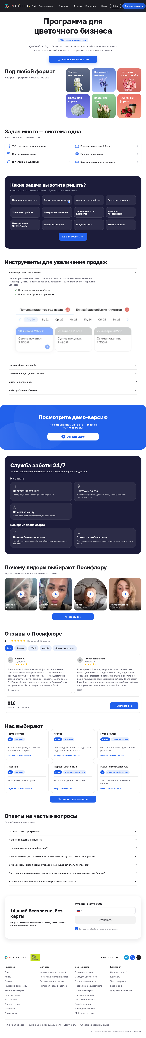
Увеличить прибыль (22, 212)
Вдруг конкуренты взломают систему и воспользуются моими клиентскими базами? (57, 873)
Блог (7, 972)
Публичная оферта (14, 1024)
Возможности (46, 6)
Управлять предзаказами (115, 212)
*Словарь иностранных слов (94, 1024)
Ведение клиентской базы (95, 146)
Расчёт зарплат (83, 1004)
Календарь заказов (85, 1008)
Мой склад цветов (84, 1013)
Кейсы (8, 976)
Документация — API (121, 990)
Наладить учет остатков (25, 200)
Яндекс (20, 648)
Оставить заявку (134, 6)
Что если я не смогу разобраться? (28, 848)
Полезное (90, 6)
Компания (115, 967)
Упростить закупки (54, 224)
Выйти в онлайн (116, 224)
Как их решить (71, 236)
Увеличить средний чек (88, 200)
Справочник (11, 1013)
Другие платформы (64, 648)
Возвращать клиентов (56, 212)
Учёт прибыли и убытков (23, 390)
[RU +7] (79, 910)
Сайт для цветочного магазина (97, 161)
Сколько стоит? (118, 972)
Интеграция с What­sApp (25, 161)
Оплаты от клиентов (85, 999)
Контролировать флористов (85, 212)
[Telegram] (126, 957)
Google (45, 648)
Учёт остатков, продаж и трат (29, 146)
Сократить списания (119, 200)
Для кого (63, 6)
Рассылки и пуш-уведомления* (26, 373)
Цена (104, 6)
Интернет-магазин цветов (53, 985)
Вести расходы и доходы (57, 200)
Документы (70, 1024)
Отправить (105, 919)
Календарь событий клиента (25, 272)
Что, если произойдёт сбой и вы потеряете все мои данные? (43, 881)
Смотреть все (73, 616)
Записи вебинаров (14, 990)
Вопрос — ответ (13, 1004)
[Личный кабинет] (138, 957)
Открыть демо (76, 436)
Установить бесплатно (75, 59)
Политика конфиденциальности (44, 1024)
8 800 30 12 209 (110, 957)
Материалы (10, 1008)
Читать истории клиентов (73, 799)
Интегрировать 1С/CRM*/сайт (20, 224)
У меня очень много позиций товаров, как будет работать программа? (49, 864)
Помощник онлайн (85, 995)
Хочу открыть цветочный (53, 972)
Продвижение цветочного (88, 985)
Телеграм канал (13, 995)
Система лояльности (24, 153)
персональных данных (108, 929)
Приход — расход (84, 972)
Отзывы (78, 6)
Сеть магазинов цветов (52, 981)
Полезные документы (16, 985)
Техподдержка (118, 981)
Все (9, 648)
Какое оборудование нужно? (25, 839)
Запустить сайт (84, 224)
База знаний (11, 999)
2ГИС (33, 648)
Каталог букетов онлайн (22, 365)
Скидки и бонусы (84, 990)
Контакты (115, 976)
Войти (115, 6)
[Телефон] (132, 957)
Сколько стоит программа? (24, 831)
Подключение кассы (91, 153)
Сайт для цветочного (86, 976)
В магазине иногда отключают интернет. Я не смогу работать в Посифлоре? (52, 856)
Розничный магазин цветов (54, 976)
